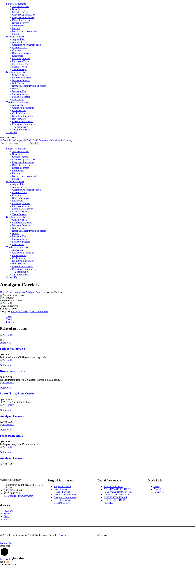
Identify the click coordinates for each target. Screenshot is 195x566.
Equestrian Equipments (23, 116)
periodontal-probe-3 (12, 348)
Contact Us (11, 132)
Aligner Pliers (18, 39)
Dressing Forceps (20, 23)
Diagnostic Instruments (23, 17)
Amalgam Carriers (34, 292)
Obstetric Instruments (22, 121)
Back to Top (6, 543)
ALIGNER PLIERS (113, 486)
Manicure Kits (19, 91)
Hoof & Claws (19, 118)
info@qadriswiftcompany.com (18, 496)
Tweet (9, 316)
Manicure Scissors (21, 80)
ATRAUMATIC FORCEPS (117, 489)
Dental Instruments (15, 36)
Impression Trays (20, 61)
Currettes (16, 50)
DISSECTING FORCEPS (116, 494)
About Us (158, 489)
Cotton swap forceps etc (23, 14)
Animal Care (18, 105)
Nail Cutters (18, 83)
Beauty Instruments (15, 72)
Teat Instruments (20, 127)
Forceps (16, 28)
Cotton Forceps (19, 47)
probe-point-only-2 (12, 435)
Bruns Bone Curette (12, 371)
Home (3, 292)
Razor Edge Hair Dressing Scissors (29, 86)
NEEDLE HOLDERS (115, 500)
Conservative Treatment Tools (26, 44)
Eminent (62, 535)
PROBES (108, 503)
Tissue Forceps (19, 69)
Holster (15, 88)
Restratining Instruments (23, 124)
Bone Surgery (19, 9)
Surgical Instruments (16, 3)
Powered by (6, 559)
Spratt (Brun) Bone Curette (17, 393)
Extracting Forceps (21, 58)
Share (9, 319)
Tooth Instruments (21, 129)
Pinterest (10, 322)
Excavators (17, 55)
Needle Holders (19, 66)
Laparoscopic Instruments (24, 31)
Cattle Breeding (19, 110)
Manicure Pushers (20, 94)
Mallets (15, 34)
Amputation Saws (20, 6)
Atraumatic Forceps (21, 42)
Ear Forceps (18, 25)
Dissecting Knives (21, 20)
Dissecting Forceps (21, 53)
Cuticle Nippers (19, 75)
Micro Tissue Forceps (22, 64)
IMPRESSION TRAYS (115, 497)
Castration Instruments (23, 107)
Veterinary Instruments (17, 102)
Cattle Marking (19, 113)
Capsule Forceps (20, 12)
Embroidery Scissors (22, 77)
